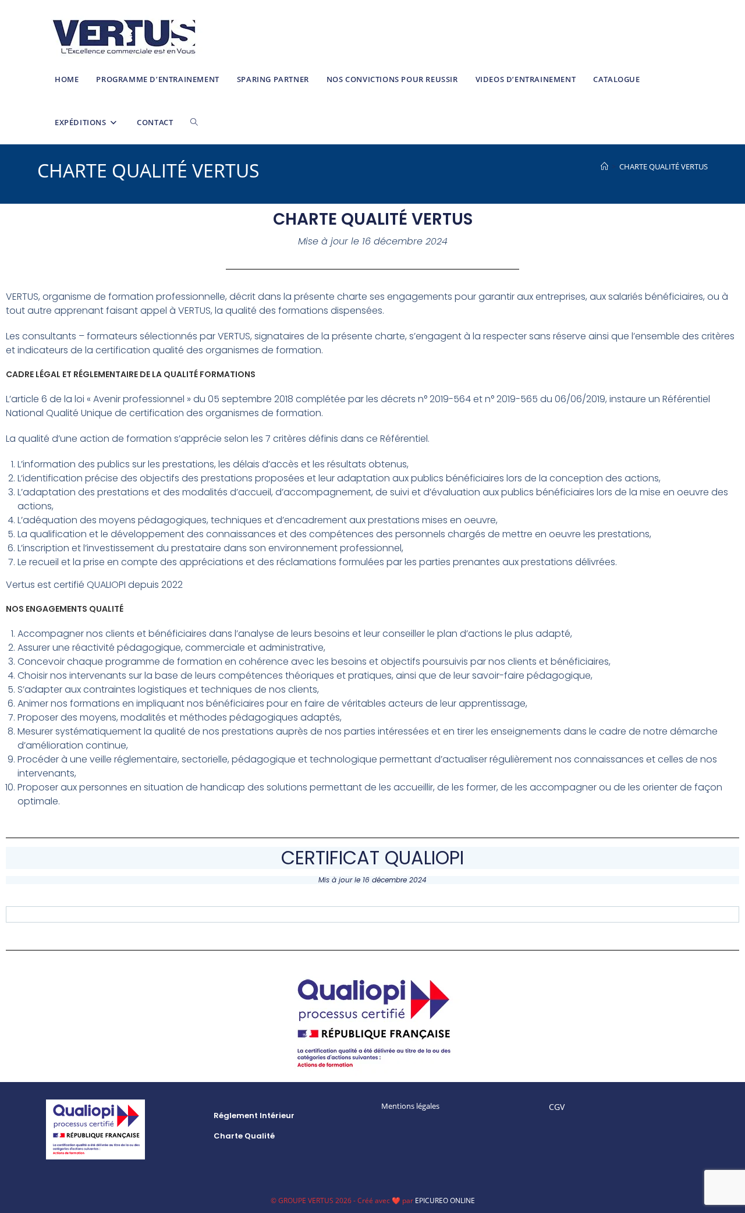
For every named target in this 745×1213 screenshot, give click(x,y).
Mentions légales (410, 1106)
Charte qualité (244, 1135)
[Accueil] (604, 166)
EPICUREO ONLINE (445, 1200)
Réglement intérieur (254, 1115)
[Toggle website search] (194, 122)
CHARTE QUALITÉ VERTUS (663, 166)
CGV (557, 1106)
